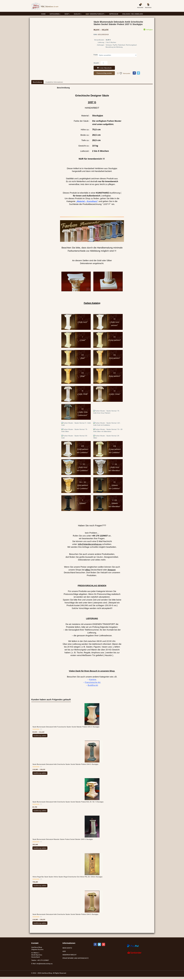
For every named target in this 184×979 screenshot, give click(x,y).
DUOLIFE (77, 14)
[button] (88, 16)
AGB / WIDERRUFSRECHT (95, 14)
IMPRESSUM (113, 14)
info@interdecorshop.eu (44, 964)
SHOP (67, 14)
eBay (87, 570)
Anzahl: (96, 63)
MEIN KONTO (67, 948)
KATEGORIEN (55, 14)
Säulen (99, 557)
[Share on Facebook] (134, 73)
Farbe (96, 54)
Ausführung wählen (39, 735)
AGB (64, 951)
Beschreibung (37, 82)
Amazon (112, 570)
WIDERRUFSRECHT (70, 955)
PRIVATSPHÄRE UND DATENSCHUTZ (76, 958)
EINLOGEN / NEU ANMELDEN (132, 14)
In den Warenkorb (105, 68)
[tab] (37, 82)
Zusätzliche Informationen (54, 82)
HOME (43, 14)
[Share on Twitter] (138, 73)
